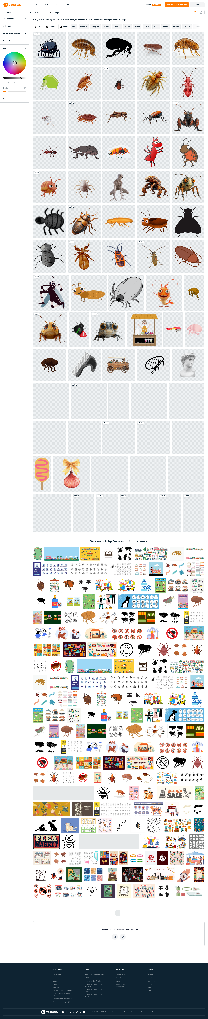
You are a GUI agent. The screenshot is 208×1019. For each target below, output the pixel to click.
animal (165, 27)
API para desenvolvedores (62, 990)
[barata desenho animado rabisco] (188, 256)
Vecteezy (56, 978)
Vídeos (47, 5)
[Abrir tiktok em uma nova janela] (77, 1012)
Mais (69, 5)
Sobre (118, 981)
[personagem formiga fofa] (89, 293)
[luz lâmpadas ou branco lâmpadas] (84, 437)
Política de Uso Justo (158, 1012)
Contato (119, 978)
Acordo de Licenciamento (94, 975)
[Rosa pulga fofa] (194, 329)
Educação (56, 987)
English (150, 975)
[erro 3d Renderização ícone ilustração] (148, 474)
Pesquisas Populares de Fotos (94, 990)
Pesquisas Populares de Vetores (94, 985)
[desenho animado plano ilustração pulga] (194, 293)
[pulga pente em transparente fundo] (173, 329)
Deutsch (151, 984)
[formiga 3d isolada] (49, 152)
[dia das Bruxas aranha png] (49, 256)
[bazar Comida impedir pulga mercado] (144, 329)
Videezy (56, 981)
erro (74, 27)
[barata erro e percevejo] (109, 474)
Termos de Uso (129, 1012)
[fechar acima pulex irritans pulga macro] (153, 48)
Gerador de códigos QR (61, 1002)
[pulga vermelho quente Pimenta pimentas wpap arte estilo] (139, 513)
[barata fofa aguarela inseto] (153, 221)
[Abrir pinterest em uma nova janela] (73, 1012)
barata (137, 27)
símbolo (187, 27)
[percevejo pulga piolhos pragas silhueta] (83, 513)
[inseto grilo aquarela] (118, 117)
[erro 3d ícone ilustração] (79, 329)
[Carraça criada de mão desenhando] (126, 293)
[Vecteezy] (12, 5)
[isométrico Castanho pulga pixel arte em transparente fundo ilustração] (49, 365)
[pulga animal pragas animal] (153, 365)
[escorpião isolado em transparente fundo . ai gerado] (153, 187)
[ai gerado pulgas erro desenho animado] (49, 48)
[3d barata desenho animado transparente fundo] (84, 117)
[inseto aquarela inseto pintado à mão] (84, 256)
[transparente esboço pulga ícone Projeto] (107, 513)
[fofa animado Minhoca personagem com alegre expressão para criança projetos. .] (89, 401)
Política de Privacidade (143, 1012)
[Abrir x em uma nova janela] (80, 1012)
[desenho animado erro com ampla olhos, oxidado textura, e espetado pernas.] (188, 187)
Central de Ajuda (122, 975)
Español (150, 978)
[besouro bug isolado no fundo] (118, 221)
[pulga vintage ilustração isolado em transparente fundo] (153, 83)
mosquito (95, 27)
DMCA (87, 978)
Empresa (56, 984)
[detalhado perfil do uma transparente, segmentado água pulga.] (188, 48)
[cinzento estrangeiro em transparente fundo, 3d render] (118, 187)
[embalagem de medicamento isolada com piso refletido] (52, 513)
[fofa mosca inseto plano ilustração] (149, 401)
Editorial (59, 5)
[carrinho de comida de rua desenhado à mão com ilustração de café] (51, 401)
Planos (148, 5)
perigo (146, 27)
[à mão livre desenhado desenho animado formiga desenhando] (153, 152)
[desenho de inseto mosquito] (51, 293)
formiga (117, 27)
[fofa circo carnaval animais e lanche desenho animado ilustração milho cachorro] (42, 474)
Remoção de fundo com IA (62, 999)
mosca (127, 27)
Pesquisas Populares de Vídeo (94, 995)
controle (83, 27)
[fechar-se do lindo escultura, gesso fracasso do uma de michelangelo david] (188, 365)
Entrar (197, 5)
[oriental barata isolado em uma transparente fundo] (118, 83)
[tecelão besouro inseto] (153, 256)
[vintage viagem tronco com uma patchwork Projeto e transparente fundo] (188, 437)
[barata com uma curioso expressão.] (188, 152)
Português (151, 981)
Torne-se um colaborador (120, 985)
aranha (106, 27)
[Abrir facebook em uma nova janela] (63, 1012)
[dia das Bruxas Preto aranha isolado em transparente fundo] (49, 221)
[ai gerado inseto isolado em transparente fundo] (153, 117)
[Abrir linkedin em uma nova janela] (70, 1012)
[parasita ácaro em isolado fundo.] (84, 187)
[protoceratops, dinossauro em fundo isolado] (49, 117)
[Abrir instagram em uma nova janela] (66, 1012)
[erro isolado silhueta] (188, 221)
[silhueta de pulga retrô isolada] (118, 48)
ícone (156, 27)
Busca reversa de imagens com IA (62, 995)
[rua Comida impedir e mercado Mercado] (193, 513)
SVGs (39, 27)
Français (151, 987)
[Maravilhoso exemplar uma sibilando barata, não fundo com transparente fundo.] (84, 221)
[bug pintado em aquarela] (188, 83)
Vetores (28, 5)
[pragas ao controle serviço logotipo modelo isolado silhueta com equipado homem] (186, 474)
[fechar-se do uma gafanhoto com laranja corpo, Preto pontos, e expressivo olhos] (50, 329)
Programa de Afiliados (93, 981)
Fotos (38, 5)
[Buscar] (195, 12)
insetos (176, 27)
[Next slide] (201, 26)
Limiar (5, 88)
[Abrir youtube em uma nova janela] (84, 1012)
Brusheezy (57, 975)
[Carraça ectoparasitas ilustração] (170, 513)
